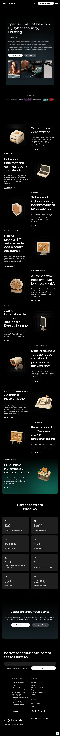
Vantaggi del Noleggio (38, 692)
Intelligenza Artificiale (18, 692)
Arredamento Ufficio (18, 704)
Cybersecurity (16, 687)
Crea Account (35, 704)
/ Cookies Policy (44, 718)
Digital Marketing (17, 702)
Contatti (33, 685)
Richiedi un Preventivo (38, 687)
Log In (34, 3)
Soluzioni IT (15, 685)
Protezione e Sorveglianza (20, 697)
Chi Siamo (34, 682)
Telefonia (14, 699)
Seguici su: (15, 711)
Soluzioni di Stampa (18, 682)
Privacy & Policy (35, 718)
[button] (56, 3)
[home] (11, 3)
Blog (32, 690)
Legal (33, 695)
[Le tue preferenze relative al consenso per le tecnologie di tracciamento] (57, 733)
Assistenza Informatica (19, 690)
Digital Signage (16, 695)
